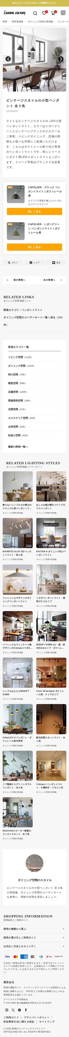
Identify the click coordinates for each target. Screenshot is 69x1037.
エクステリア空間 (18, 418)
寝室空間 (13, 383)
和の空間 (13, 374)
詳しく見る (34, 211)
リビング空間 (15, 357)
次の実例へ (50, 280)
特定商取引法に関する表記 (19, 1021)
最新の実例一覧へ (18, 446)
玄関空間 (13, 409)
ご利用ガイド (11, 1017)
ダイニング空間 (16, 365)
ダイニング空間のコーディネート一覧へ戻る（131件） (33, 321)
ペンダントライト (32, 309)
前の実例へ (20, 280)
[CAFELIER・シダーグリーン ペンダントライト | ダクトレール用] (17, 232)
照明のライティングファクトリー (28, 1028)
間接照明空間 (15, 400)
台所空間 (13, 426)
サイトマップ (47, 1021)
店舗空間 (13, 391)
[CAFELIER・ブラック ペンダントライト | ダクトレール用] (17, 195)
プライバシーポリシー (37, 1017)
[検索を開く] (35, 13)
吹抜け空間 (14, 435)
